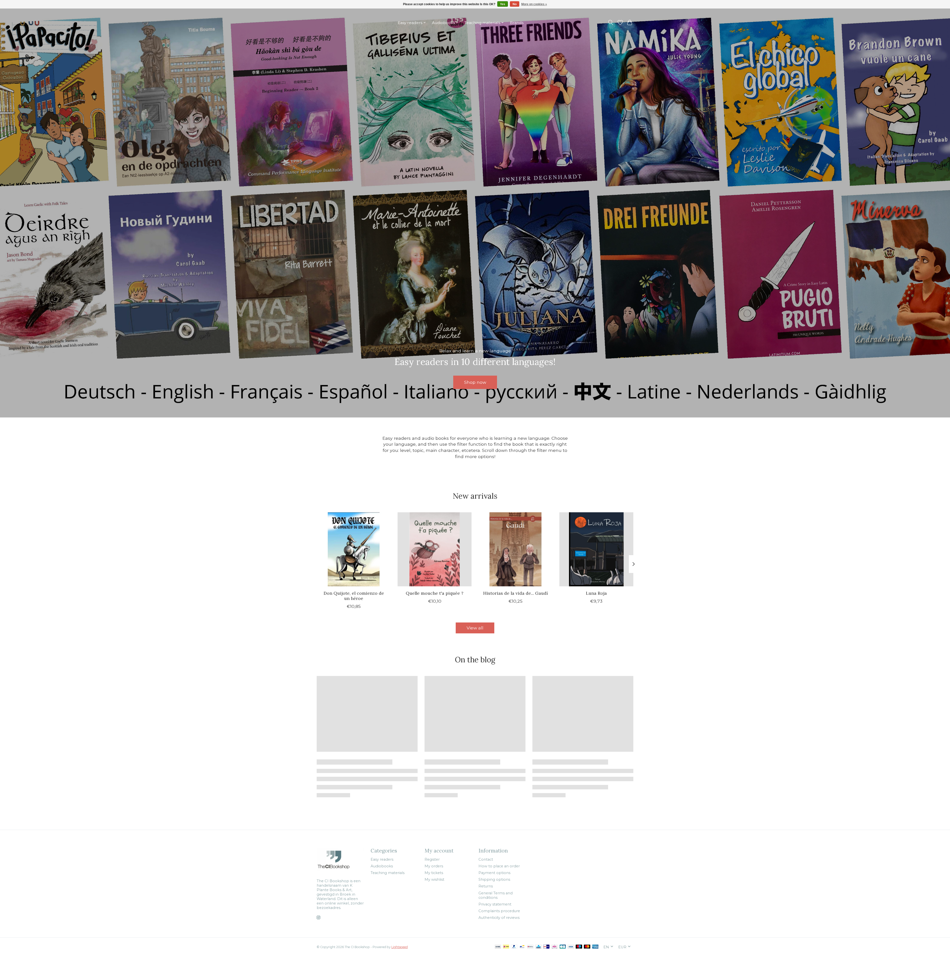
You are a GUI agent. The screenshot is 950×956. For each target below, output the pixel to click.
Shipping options (494, 879)
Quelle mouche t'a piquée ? (434, 593)
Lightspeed (399, 947)
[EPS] (554, 947)
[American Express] (595, 947)
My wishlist (434, 879)
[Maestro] (579, 947)
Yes (502, 4)
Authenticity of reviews (499, 917)
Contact (485, 859)
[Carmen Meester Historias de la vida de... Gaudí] (515, 549)
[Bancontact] (522, 947)
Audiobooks (382, 866)
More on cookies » (534, 4)
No (515, 4)
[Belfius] (530, 947)
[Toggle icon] (610, 22)
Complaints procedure (499, 911)
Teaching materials (387, 873)
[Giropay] (546, 947)
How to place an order (499, 866)
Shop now (475, 382)
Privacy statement (494, 904)
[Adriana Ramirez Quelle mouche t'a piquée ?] (435, 549)
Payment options (494, 873)
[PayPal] (514, 947)
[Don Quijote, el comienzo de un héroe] (354, 549)
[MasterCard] (587, 947)
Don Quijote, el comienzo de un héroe (354, 595)
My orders (434, 866)
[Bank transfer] (498, 947)
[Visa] (571, 947)
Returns (485, 886)
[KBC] (538, 947)
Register (432, 859)
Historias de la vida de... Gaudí (515, 593)
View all (475, 627)
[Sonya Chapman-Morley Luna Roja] (596, 549)
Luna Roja (596, 593)
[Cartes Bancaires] (563, 947)
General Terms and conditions (495, 895)
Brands (516, 22)
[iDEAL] (506, 947)
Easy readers (382, 859)
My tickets (434, 873)
